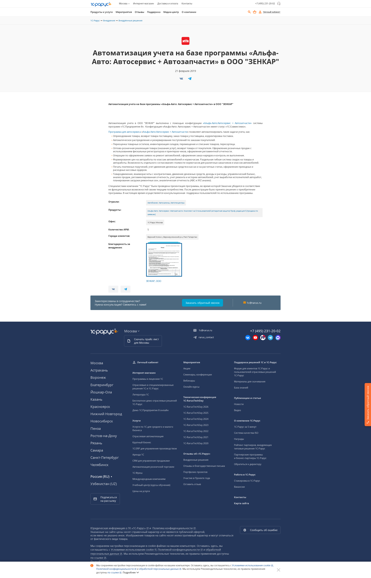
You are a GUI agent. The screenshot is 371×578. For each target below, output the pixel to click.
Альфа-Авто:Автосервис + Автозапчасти (165, 131)
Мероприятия (124, 12)
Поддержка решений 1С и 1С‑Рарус (255, 362)
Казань (96, 399)
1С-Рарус (95, 20)
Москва (96, 362)
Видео (237, 410)
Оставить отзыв (192, 484)
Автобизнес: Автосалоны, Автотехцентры (166, 202)
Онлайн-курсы (191, 386)
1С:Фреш (137, 472)
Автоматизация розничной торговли (153, 466)
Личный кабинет (147, 362)
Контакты (187, 3)
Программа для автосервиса (124, 131)
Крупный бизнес (141, 442)
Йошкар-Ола (101, 392)
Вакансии (239, 486)
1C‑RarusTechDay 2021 (195, 437)
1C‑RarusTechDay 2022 (195, 431)
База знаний (241, 387)
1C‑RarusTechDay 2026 (195, 406)
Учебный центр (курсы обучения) (151, 485)
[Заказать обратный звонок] (279, 3)
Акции (186, 368)
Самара (96, 450)
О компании (189, 12)
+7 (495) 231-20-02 (265, 3)
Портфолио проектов (195, 472)
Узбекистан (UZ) (103, 483)
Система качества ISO (246, 432)
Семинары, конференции (197, 374)
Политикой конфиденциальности (115, 568)
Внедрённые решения (130, 20)
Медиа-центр (171, 12)
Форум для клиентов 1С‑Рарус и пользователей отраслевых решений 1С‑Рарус (255, 372)
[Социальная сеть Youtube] (255, 337)
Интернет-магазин (143, 3)
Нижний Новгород (106, 413)
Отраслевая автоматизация (147, 436)
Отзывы (139, 12)
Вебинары (189, 380)
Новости (239, 404)
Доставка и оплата (167, 3)
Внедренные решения (195, 459)
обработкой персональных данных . (160, 568)
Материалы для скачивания (249, 381)
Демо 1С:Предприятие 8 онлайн (150, 410)
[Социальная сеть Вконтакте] (247, 337)
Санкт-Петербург (104, 457)
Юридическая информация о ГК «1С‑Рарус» (118, 528)
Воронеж (98, 377)
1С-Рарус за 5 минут (245, 426)
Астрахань (99, 370)
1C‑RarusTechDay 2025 (195, 412)
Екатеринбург (101, 384)
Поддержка (153, 12)
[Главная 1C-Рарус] (101, 4)
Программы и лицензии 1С (147, 378)
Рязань (96, 443)
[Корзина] (254, 12)
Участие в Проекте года (196, 478)
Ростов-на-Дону (103, 435)
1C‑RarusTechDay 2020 (195, 443)
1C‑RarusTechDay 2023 (195, 425)
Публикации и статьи (247, 398)
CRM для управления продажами (151, 460)
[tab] (101, 12)
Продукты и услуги (101, 12)
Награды (239, 439)
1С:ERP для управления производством (154, 448)
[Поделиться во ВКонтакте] (181, 79)
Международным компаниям (149, 479)
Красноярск (100, 406)
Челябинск (99, 464)
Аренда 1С (138, 454)
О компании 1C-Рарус (247, 420)
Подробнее (129, 572)
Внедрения (109, 20)
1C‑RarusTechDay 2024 (195, 419)
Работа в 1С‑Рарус (244, 474)
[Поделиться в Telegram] (190, 79)
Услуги (136, 420)
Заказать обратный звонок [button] (203, 303)
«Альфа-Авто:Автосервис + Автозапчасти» (227, 123)
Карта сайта (241, 503)
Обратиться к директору (247, 464)
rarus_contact (206, 337)
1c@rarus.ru (254, 303)
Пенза (95, 428)
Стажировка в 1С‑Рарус (247, 480)
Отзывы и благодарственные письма (204, 466)
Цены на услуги (141, 491)
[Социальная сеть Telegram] (270, 337)
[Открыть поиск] (249, 12)
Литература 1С (140, 394)
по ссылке (97, 557)
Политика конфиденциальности (172, 528)
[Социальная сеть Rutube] (262, 337)
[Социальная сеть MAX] (278, 337)
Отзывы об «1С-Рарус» (196, 453)
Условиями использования (253, 565)
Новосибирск (101, 421)
